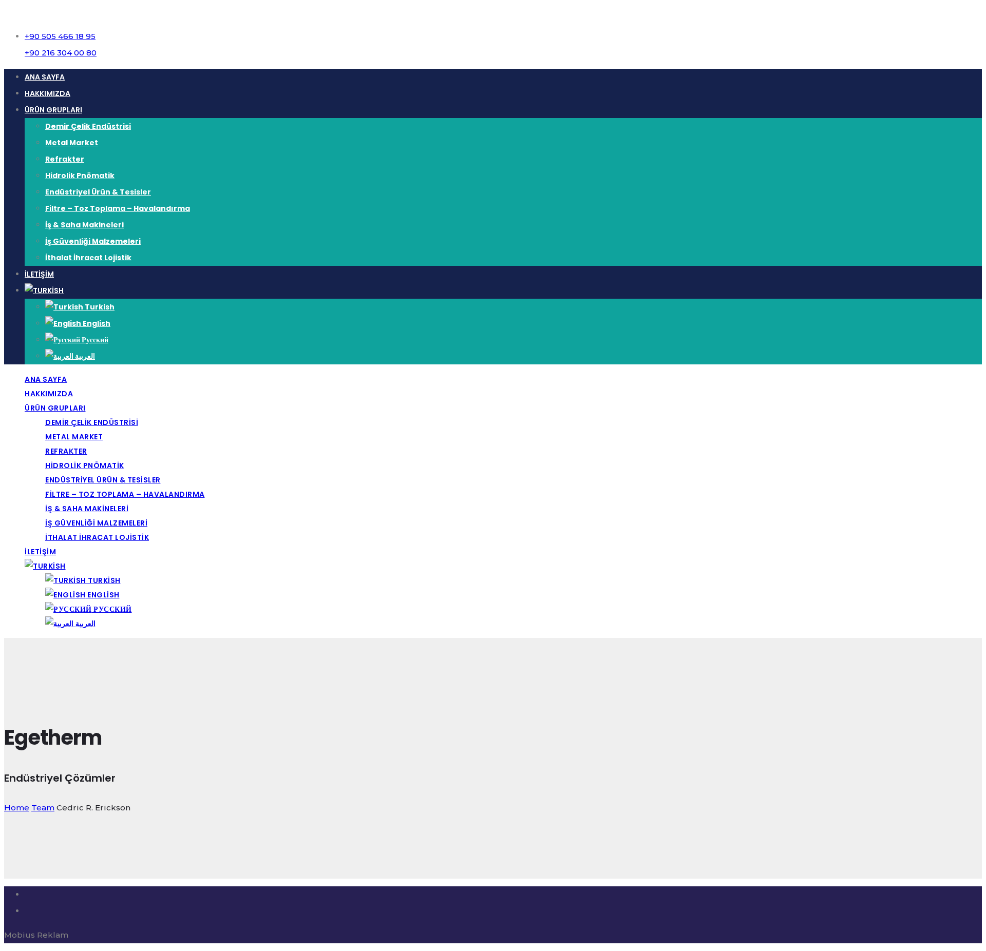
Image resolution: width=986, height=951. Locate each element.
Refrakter (64, 159)
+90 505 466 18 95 (60, 36)
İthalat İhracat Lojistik (88, 258)
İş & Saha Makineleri (84, 225)
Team (42, 807)
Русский (94, 340)
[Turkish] (44, 290)
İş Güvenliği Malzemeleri (93, 241)
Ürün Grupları (53, 110)
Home (16, 807)
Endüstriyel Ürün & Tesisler (98, 192)
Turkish (99, 307)
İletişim (39, 274)
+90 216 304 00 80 (61, 52)
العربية (84, 356)
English (95, 323)
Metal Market (71, 143)
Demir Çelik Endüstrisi (88, 126)
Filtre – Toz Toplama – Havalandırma (117, 208)
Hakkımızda (47, 93)
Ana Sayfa (45, 77)
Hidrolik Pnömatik (80, 175)
